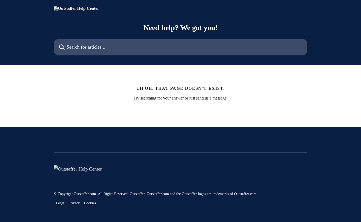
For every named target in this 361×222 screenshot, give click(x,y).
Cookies (90, 203)
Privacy (74, 203)
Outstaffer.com (85, 194)
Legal (60, 203)
